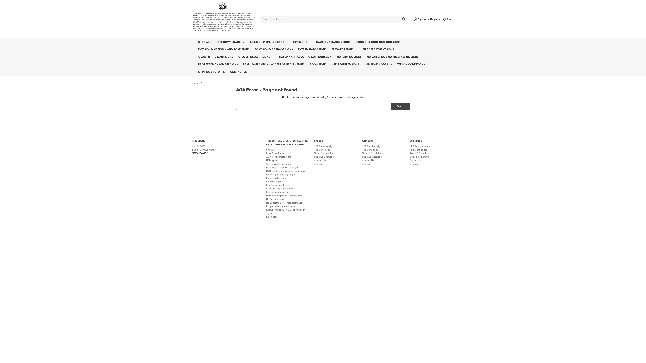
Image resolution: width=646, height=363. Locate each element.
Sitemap (318, 163)
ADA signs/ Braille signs (267, 42)
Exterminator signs (312, 49)
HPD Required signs (345, 64)
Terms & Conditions (411, 64)
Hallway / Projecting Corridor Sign (305, 56)
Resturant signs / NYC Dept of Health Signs (273, 64)
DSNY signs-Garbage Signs (274, 49)
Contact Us (238, 71)
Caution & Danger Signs (333, 42)
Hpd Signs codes (376, 64)
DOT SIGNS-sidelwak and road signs (223, 49)
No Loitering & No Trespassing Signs (392, 56)
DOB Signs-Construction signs (378, 42)
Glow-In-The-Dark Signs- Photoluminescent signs (234, 56)
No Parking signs (349, 56)
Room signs (318, 64)
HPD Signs (300, 42)
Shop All (204, 42)
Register (435, 19)
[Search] (403, 19)
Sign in (421, 19)
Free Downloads (228, 42)
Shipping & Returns (211, 71)
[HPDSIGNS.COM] (224, 19)
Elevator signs (343, 49)
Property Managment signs (218, 64)
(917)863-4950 (200, 153)
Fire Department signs (379, 49)
